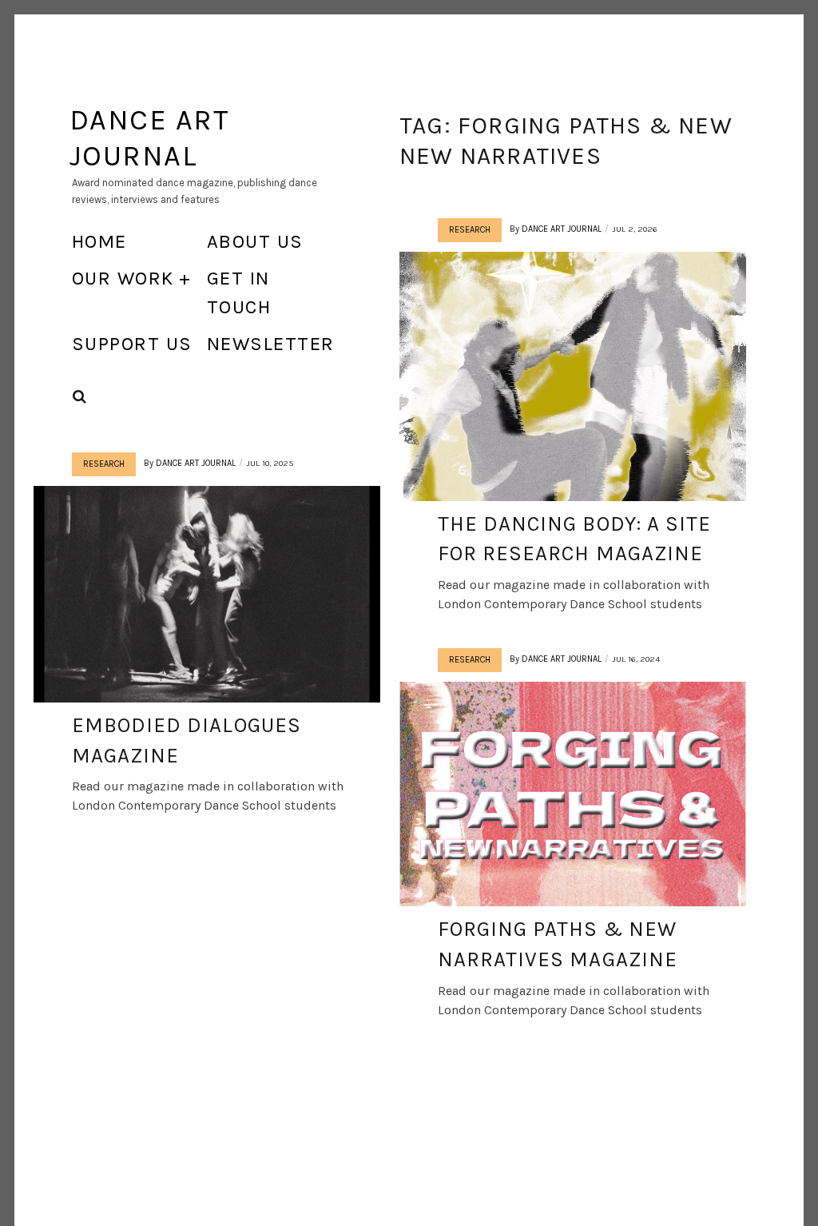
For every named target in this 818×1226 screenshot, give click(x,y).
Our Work (123, 278)
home (99, 241)
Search (80, 396)
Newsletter (270, 343)
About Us (255, 241)
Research (469, 230)
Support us (132, 343)
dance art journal (562, 229)
